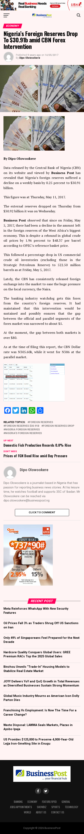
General (66, 802)
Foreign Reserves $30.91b (22, 426)
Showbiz (41, 807)
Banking (18, 802)
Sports (55, 807)
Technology (71, 807)
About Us (41, 812)
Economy (32, 802)
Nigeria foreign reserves (22, 429)
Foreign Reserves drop (58, 426)
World (27, 812)
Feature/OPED (49, 802)
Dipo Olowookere (29, 57)
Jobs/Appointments (21, 807)
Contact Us (57, 812)
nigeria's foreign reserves (23, 433)
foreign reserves (41, 422)
